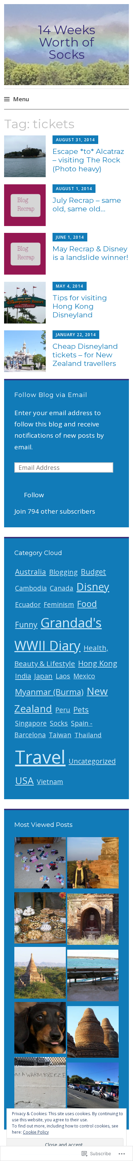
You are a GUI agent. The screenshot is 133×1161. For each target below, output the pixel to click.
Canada (61, 588)
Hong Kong (97, 663)
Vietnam (50, 781)
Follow (34, 494)
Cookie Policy (36, 1132)
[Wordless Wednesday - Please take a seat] (93, 977)
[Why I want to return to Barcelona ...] (40, 919)
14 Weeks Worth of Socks (66, 42)
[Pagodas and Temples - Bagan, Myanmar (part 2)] (93, 921)
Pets (81, 709)
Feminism (59, 604)
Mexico (84, 676)
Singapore (31, 723)
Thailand (88, 734)
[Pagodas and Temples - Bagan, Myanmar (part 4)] (93, 1033)
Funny (26, 624)
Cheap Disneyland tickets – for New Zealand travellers (85, 355)
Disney (92, 587)
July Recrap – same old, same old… (87, 204)
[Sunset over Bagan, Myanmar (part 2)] (93, 864)
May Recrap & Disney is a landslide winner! (90, 253)
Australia (30, 572)
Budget (93, 572)
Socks (59, 723)
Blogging (63, 572)
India (23, 676)
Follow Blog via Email (50, 395)
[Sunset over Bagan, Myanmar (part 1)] (40, 974)
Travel (40, 756)
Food (87, 603)
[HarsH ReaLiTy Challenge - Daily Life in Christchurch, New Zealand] (93, 1090)
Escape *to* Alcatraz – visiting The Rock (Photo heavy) (88, 160)
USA (24, 780)
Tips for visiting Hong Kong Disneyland (80, 306)
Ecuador (28, 604)
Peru (62, 709)
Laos (63, 676)
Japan (43, 676)
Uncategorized (92, 761)
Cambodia (31, 588)
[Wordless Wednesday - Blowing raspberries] (40, 1029)
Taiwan (60, 734)
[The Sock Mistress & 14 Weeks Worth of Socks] (40, 864)
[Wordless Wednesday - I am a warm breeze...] (40, 1084)
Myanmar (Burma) (49, 691)
